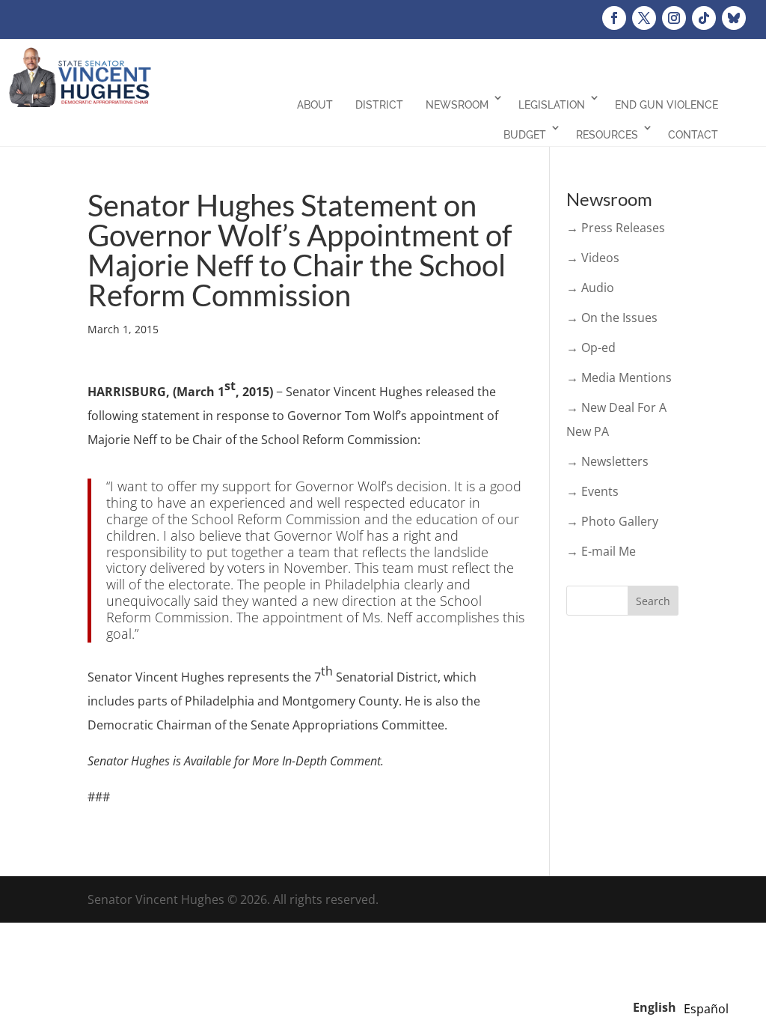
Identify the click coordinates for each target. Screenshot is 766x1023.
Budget (524, 135)
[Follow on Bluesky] (734, 18)
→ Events (592, 491)
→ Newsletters (607, 461)
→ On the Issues (612, 317)
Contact (693, 135)
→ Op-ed (591, 347)
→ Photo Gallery (612, 521)
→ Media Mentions (619, 377)
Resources (607, 135)
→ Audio (590, 287)
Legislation (551, 105)
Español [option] (706, 1009)
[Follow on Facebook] (614, 18)
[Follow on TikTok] (704, 18)
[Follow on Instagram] (674, 18)
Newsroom (457, 105)
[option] (706, 1009)
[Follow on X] (644, 18)
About (315, 105)
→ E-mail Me (601, 551)
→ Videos (592, 257)
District (379, 105)
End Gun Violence (666, 105)
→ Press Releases (615, 227)
